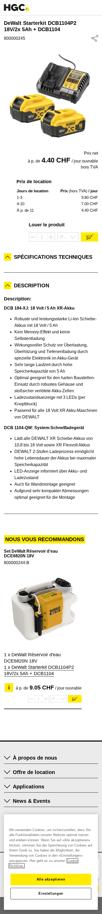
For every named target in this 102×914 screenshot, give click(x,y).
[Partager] (95, 38)
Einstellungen (50, 893)
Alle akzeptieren (51, 879)
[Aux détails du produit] (43, 609)
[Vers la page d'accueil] (16, 7)
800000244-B (16, 562)
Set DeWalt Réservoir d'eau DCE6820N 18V (31, 553)
